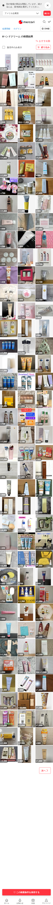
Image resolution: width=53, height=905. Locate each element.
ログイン (17, 28)
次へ (43, 770)
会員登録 (6, 28)
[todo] (49, 21)
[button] (44, 22)
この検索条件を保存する (28, 892)
